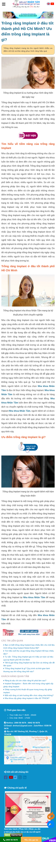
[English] (49, 4)
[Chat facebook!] (51, 827)
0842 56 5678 (34, 723)
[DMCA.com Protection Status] (13, 835)
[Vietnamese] (52, 4)
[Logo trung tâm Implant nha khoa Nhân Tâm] (26, 7)
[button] (3, 4)
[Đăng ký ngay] (28, 447)
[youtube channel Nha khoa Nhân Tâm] (11, 777)
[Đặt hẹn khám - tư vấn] (28, 135)
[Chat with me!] (51, 818)
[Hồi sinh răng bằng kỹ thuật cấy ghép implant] (28, 632)
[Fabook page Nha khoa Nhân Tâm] (6, 777)
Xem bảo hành (10, 829)
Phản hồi (23, 829)
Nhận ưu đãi (34, 829)
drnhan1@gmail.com (22, 725)
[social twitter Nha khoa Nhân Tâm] (16, 777)
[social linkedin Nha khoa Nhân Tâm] (25, 777)
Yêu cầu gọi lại (31, 840)
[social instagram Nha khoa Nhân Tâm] (20, 777)
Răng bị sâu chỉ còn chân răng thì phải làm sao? (25, 680)
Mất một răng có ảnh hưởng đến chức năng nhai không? (29, 695)
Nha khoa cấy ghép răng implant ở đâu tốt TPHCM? (27, 698)
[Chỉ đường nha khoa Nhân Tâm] (28, 750)
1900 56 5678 (20, 723)
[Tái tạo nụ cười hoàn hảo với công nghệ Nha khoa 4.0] (28, 15)
